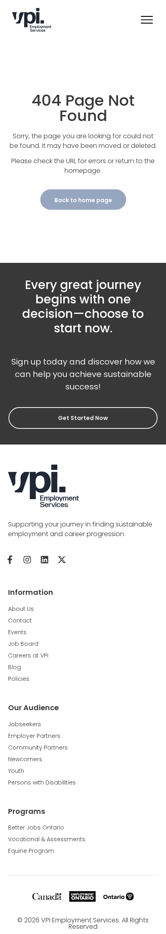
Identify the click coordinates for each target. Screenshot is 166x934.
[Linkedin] (44, 559)
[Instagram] (27, 559)
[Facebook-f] (9, 559)
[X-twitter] (61, 559)
